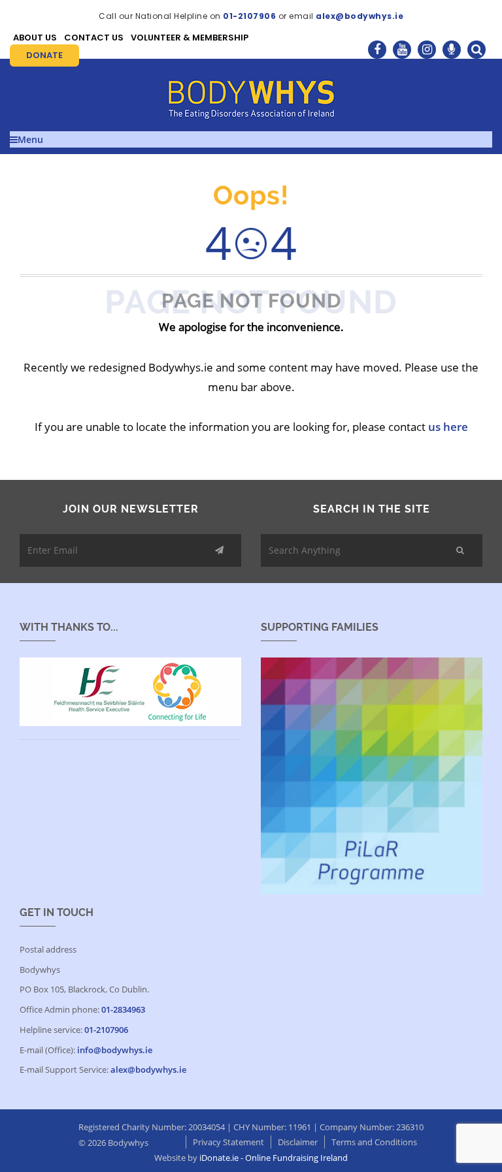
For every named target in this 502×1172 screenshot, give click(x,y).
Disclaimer (298, 1142)
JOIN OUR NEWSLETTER (131, 509)
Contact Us (94, 37)
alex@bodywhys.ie (359, 16)
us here (448, 426)
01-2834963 (123, 1009)
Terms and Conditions (374, 1142)
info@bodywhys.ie (114, 1050)
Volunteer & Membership (189, 37)
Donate (44, 55)
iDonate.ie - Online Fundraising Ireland (273, 1158)
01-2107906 (249, 16)
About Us (35, 37)
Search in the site (371, 509)
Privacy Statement (228, 1142)
